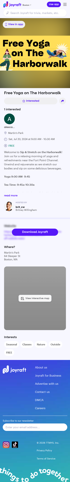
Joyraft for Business (48, 375)
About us (41, 367)
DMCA (39, 400)
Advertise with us (46, 383)
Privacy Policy (44, 450)
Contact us (42, 391)
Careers (40, 408)
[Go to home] (12, 4)
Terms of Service (46, 458)
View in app (15, 24)
